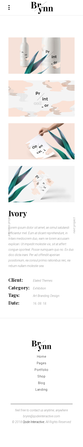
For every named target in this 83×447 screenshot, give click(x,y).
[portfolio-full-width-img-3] (41, 141)
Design (54, 296)
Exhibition (39, 288)
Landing (41, 389)
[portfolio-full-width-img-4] (41, 184)
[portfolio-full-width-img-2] (41, 98)
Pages (41, 363)
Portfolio (41, 370)
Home (41, 356)
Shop (41, 376)
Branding (43, 296)
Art (35, 296)
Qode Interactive (33, 422)
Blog (41, 383)
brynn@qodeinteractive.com (41, 416)
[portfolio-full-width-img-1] (41, 55)
